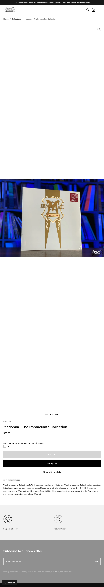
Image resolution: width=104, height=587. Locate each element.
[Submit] (96, 561)
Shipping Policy (10, 529)
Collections (16, 19)
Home (6, 19)
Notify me (52, 463)
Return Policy (60, 529)
